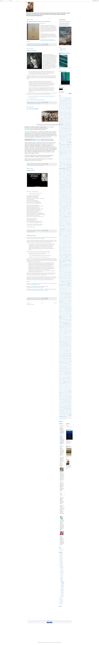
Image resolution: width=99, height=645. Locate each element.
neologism (66, 281)
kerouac (64, 226)
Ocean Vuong (61, 292)
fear (65, 182)
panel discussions (61, 300)
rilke (63, 333)
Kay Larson (66, 225)
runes (62, 339)
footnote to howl (67, 188)
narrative (61, 275)
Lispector (63, 239)
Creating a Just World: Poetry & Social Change (62, 521)
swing (63, 364)
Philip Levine (69, 304)
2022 (61, 558)
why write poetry (69, 401)
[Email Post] (41, 102)
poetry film (69, 312)
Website (61, 50)
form (60, 189)
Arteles (60, 114)
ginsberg (63, 195)
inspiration (66, 213)
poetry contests (65, 312)
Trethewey (39, 103)
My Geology (65, 272)
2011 (61, 601)
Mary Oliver (64, 251)
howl (70, 206)
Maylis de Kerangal (63, 253)
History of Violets (62, 203)
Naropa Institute (66, 274)
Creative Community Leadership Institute (66, 151)
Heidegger (64, 202)
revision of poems (61, 331)
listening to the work (63, 240)
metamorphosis (61, 257)
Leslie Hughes (66, 235)
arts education (65, 115)
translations (68, 381)
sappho (68, 341)
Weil (67, 398)
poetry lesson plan (66, 313)
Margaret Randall (64, 248)
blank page (65, 125)
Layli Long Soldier (64, 233)
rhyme (65, 331)
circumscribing (64, 140)
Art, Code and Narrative (32, 108)
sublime (63, 360)
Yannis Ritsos (65, 417)
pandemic (69, 299)
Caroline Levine (68, 132)
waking (68, 395)
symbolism (70, 364)
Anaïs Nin (63, 106)
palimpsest (65, 299)
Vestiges (61, 391)
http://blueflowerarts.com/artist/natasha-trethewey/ (37, 99)
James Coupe (37, 139)
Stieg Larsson (64, 359)
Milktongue (66, 262)
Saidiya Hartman (64, 340)
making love (65, 246)
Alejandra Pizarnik (68, 102)
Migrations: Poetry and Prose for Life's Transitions (65, 261)
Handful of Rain (62, 201)
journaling (60, 221)
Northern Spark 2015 (67, 288)
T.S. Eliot (69, 366)
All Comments (69, 426)
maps (67, 247)
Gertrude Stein (62, 194)
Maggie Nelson (61, 245)
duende (66, 164)
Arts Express (69, 115)
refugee (70, 327)
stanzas (67, 357)
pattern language (69, 300)
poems (64, 307)
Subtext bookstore (67, 360)
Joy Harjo (65, 221)
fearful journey (68, 182)
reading (60, 326)
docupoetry (60, 162)
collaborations (68, 144)
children (63, 138)
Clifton (65, 141)
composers (68, 146)
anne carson (69, 108)
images (70, 209)
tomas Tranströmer (62, 379)
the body (60, 371)
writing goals (69, 411)
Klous (70, 228)
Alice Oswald (68, 103)
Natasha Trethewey (35, 103)
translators (60, 382)
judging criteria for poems (63, 222)
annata (66, 108)
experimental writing (61, 180)
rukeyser (69, 338)
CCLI (62, 134)
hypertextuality (68, 208)
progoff (68, 319)
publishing (65, 322)
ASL (60, 116)
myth (59, 273)
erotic (60, 177)
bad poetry (64, 119)
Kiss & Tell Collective (66, 228)
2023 (61, 557)
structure (46, 299)
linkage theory (67, 238)
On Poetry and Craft (68, 294)
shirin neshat (69, 346)
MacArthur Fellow (68, 244)
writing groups (61, 412)
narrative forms (66, 275)
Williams (69, 404)
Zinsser (60, 419)
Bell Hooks (64, 121)
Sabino (60, 340)
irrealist (70, 216)
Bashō (67, 120)
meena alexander (68, 254)
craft (59, 150)
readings (67, 326)
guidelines (60, 200)
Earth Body (65, 166)
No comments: (39, 102)
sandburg (65, 341)
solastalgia (64, 351)
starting (70, 357)
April (61, 579)
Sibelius (60, 347)
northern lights (62, 287)
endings (64, 174)
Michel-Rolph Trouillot (65, 258)
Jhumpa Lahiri (63, 219)
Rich (62, 332)
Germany (70, 193)
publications (60, 322)
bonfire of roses (63, 127)
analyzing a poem (68, 106)
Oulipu (60, 298)
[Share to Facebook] (46, 44)
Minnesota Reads (64, 267)
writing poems (67, 413)
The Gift (70, 372)
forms (63, 189)
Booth (63, 129)
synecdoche (65, 365)
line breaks (63, 238)
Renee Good (68, 328)
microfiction (65, 259)
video (67, 391)
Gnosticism (63, 196)
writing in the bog (66, 412)
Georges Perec (61, 193)
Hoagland (66, 203)
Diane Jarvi (60, 159)
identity (61, 209)
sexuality (64, 344)
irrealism (68, 216)
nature (64, 279)
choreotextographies (68, 138)
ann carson (69, 107)
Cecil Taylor (66, 134)
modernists (60, 268)
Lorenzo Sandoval (69, 241)
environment (68, 175)
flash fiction (60, 188)
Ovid (41, 299)
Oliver (62, 293)
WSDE (67, 416)
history (30, 103)
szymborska (65, 366)
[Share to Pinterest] (47, 44)
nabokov (69, 273)
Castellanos (69, 133)
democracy (63, 156)
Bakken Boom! (69, 119)
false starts (64, 181)
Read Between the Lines (68, 325)
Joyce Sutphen (69, 221)
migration (61, 260)
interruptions (64, 214)
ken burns (60, 226)
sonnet (63, 353)
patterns (61, 301)
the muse (62, 374)
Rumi (59, 339)
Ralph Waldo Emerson (68, 324)
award (61, 118)
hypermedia (60, 208)
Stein (59, 358)
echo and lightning (34, 45)
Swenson (60, 364)
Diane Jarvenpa (68, 158)
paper (65, 300)
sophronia (66, 353)
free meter (67, 190)
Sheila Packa (64, 345)
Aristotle (30, 299)
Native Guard (60, 279)
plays (42, 299)
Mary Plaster (68, 251)
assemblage (64, 116)
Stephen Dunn (69, 358)
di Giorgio (70, 157)
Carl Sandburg (63, 132)
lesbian (62, 235)
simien (70, 348)
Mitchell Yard (69, 267)
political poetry (61, 318)
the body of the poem (65, 371)
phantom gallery (61, 304)
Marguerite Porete (69, 248)
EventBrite (28, 129)
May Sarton (65, 252)
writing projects (61, 415)
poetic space (65, 308)
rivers (67, 334)
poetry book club (65, 311)
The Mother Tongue (68, 373)
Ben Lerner (68, 121)
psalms (69, 321)
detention (64, 157)
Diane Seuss (64, 159)
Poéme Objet (60, 307)
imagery (67, 209)
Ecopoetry (66, 168)
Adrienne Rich (69, 99)
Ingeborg (63, 213)
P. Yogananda (69, 298)
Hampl (70, 200)
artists (67, 114)
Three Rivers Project (63, 49)
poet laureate (69, 307)
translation (64, 381)
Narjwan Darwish (61, 274)
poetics (69, 308)
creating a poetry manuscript (64, 150)
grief (69, 199)
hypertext (64, 208)
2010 (61, 602)
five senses (68, 187)
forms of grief (67, 189)
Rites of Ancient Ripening (62, 334)
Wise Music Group (61, 405)
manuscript (64, 247)
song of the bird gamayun (65, 352)
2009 (61, 603)
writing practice (64, 414)
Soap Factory (29, 128)
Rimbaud (66, 333)
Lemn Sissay (66, 234)
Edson (67, 170)
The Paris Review (66, 374)
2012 (61, 600)
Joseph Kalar (69, 220)
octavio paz (66, 292)
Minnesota (66, 264)
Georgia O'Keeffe (66, 193)
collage (60, 145)
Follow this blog (49, 622)
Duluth (69, 164)
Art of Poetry (68, 113)
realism (70, 326)
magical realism (66, 245)
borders (66, 129)
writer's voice (66, 408)
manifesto (60, 247)
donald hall (62, 163)
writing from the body (64, 411)
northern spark (61, 288)
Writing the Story (66, 415)
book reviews (67, 128)
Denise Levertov (68, 156)
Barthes (64, 120)
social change (66, 350)
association (69, 116)
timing (60, 378)
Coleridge (70, 143)
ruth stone (69, 339)
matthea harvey (61, 252)
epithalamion (66, 176)
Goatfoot (67, 196)
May (61, 578)
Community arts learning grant (66, 145)
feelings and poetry (61, 183)
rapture (63, 325)
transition (69, 380)
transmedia (64, 382)
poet (66, 307)
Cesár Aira (63, 135)
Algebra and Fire (31, 170)
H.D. (63, 200)
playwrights (67, 306)
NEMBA (62, 281)
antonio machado (67, 109)
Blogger (60, 642)
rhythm (68, 331)
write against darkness (68, 407)
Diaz (67, 159)
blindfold (63, 126)
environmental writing (61, 176)
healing (61, 202)
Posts (68, 425)
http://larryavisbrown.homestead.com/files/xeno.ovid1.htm (35, 287)
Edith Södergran (69, 169)
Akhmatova (60, 102)
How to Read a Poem (64, 206)
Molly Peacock (65, 268)
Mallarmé (69, 246)
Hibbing (67, 202)
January (62, 596)
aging (60, 101)
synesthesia (60, 366)
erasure (70, 176)
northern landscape (68, 286)
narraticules (70, 274)
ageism (70, 100)
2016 (61, 565)
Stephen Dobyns (63, 358)
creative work (68, 152)
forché (70, 188)
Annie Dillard (61, 109)
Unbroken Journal (61, 385)
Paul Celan (64, 301)
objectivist (67, 291)
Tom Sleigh (63, 378)
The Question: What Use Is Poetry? (62, 506)
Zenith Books (64, 418)
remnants (65, 328)
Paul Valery (60, 302)
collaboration (62, 144)
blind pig (60, 126)
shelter (65, 346)
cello (69, 134)
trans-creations (65, 380)
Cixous (68, 140)
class (63, 141)
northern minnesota (67, 287)
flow (63, 188)
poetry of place (65, 314)
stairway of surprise (62, 357)
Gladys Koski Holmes (68, 195)
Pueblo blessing (69, 322)
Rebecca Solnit (62, 327)
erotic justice (63, 177)
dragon (70, 163)
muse (63, 271)
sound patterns (63, 354)
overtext (63, 298)
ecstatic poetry (64, 169)
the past (70, 374)
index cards (65, 212)
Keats (69, 225)
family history (68, 181)
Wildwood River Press (63, 48)
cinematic (60, 140)
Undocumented (61, 388)
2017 (61, 564)
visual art (69, 393)
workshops (63, 407)
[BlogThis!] (44, 44)
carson (65, 133)
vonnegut (65, 394)
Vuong (68, 394)
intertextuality (68, 214)
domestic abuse (65, 162)
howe (68, 206)
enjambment (60, 175)
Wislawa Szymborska (67, 405)
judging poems (69, 222)
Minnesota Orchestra (46, 45)
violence (67, 392)
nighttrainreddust (66, 284)
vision (66, 393)
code (67, 143)
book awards (67, 127)
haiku (68, 200)
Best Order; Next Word (68, 122)
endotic (67, 174)
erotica (67, 177)
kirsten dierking (68, 227)
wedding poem (64, 398)
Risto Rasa (69, 333)
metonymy (69, 257)
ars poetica (67, 112)
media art (64, 254)
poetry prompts (65, 315)
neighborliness (67, 280)
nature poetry (68, 279)
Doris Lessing (67, 163)
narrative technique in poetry (36, 299)
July (61, 576)
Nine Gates (60, 285)
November (62, 569)
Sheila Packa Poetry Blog (69, 466)
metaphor (65, 257)
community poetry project (62, 146)
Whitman (68, 400)
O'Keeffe (60, 291)
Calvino (65, 131)
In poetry (62, 212)
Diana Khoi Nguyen (62, 158)
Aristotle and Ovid (31, 235)
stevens (60, 359)
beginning (60, 121)
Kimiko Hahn (63, 227)
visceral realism (63, 393)
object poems (63, 291)
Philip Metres (60, 305)
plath (70, 305)
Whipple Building (64, 400)
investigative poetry (65, 215)
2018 (61, 563)
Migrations (41, 45)
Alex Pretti (60, 103)
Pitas (68, 305)
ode (69, 292)
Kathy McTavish (61, 225)
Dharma (67, 157)
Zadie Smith (60, 418)
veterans (65, 391)
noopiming (64, 286)
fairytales (60, 181)
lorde (65, 241)
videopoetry (63, 392)
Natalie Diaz (69, 277)
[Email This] (43, 44)
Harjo (65, 201)
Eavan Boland (69, 166)
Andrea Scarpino (65, 107)
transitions (60, 381)
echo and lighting (62, 167)
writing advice (61, 410)
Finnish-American (69, 186)
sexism (61, 344)
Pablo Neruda (61, 299)
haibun (66, 200)
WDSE (69, 397)
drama (32, 299)
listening (66, 239)
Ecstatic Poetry (62, 457)
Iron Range (64, 216)
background (60, 119)
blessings (69, 125)
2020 (61, 560)
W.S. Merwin (64, 395)
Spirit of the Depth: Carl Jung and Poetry (62, 473)
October (62, 571)
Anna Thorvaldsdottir (61, 108)
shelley (63, 346)
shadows (67, 344)
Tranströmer (70, 382)
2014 (61, 597)
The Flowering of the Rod (65, 372)
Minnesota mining (67, 265)
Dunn (62, 166)
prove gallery (64, 321)
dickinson (70, 159)
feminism (70, 183)
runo (64, 339)
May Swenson (69, 252)
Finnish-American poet (63, 187)
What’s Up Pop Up (36, 140)
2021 (61, 559)
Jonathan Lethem (64, 220)
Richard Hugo (66, 332)
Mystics (69, 272)
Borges (34, 231)
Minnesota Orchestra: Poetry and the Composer (38, 21)
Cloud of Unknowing (63, 143)
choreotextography (61, 139)
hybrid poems (65, 207)
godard (70, 196)
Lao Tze (63, 232)
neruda (69, 281)
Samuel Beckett (61, 341)
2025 (61, 554)
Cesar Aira (60, 135)
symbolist (61, 365)
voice (59, 394)
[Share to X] (45, 44)
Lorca (63, 241)
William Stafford (65, 404)
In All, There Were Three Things (61, 446)
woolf (59, 407)
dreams (63, 164)
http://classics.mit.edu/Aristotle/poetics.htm (33, 284)
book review (63, 128)
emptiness (64, 173)
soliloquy (68, 351)
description (60, 157)
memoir (32, 103)
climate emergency (62, 142)
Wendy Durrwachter (64, 399)
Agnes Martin (64, 101)
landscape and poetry (62, 231)
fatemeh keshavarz (61, 182)
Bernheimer (60, 122)
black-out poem (61, 125)
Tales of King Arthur (61, 367)
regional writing (61, 328)
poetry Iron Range (61, 313)
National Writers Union (68, 278)
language (60, 232)
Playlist (61, 306)
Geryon (66, 194)
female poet (66, 183)
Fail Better (66, 180)
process (65, 319)
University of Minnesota (67, 388)
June (61, 577)
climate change (69, 141)
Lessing (70, 235)
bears (70, 120)
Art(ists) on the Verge (46, 137)
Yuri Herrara (69, 417)
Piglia (66, 305)
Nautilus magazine (61, 280)
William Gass (60, 404)
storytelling (69, 359)
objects (70, 291)
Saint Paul (69, 340)
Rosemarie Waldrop (61, 338)
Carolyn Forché (61, 133)
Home (61, 548)
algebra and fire (31, 231)
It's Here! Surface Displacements (64, 21)
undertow (69, 387)
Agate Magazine (67, 100)
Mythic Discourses (64, 273)
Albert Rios (64, 102)
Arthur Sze (63, 114)
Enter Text (64, 175)
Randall (60, 325)
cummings (64, 153)
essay (69, 177)
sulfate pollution (64, 361)
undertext (66, 387)
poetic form (61, 308)
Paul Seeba (68, 301)
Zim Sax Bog (69, 418)
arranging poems (62, 112)
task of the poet (69, 367)
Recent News (62, 549)
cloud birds (30, 45)
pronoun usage (63, 320)
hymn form (69, 207)
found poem (63, 190)
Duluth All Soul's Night (62, 165)
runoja (66, 339)
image (63, 209)
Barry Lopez (60, 120)
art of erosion (64, 113)
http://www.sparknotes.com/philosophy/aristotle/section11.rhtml (38, 290)
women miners (63, 406)
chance (67, 135)
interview (60, 215)
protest (60, 321)
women (60, 406)
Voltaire (62, 394)
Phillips (64, 305)
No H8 (65, 285)
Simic (67, 348)
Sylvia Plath (66, 364)
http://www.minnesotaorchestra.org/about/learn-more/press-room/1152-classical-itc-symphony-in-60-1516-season (41, 40)
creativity (60, 153)
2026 (61, 553)
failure (70, 180)
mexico (60, 258)
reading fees (63, 326)
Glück (59, 196)
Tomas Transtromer (68, 378)
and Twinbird (60, 107)
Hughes (61, 207)
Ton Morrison (67, 379)
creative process (62, 152)
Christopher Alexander (67, 139)
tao (65, 367)
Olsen (63, 294)
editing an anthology (62, 170)
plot (44, 299)
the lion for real (61, 373)
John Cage (67, 219)
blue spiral (66, 126)
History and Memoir (31, 50)
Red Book (66, 327)
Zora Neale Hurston (64, 419)
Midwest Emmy (69, 259)
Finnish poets (64, 186)
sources (68, 354)
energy (70, 174)
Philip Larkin (65, 304)
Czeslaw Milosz (68, 153)
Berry (63, 122)
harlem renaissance (69, 201)
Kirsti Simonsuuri (61, 228)
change (70, 135)
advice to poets (62, 100)
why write (64, 401)
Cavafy (60, 134)
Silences (65, 348)
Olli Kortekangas (66, 293)
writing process (69, 414)
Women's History (68, 406)
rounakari (66, 338)
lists (67, 240)
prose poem (68, 320)
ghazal (69, 194)
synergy (69, 365)
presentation (61, 319)
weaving (60, 398)
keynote (67, 226)
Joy (62, 221)
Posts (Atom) (32, 304)
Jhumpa (60, 219)
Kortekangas (38, 45)
